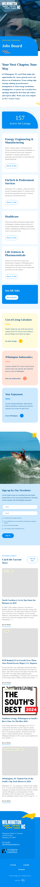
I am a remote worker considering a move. (14, 528)
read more (6, 624)
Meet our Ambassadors (13, 378)
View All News (32, 559)
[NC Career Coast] (11, 5)
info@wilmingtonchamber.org (11, 844)
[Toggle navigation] (36, 3)
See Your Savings (11, 341)
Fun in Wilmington (11, 416)
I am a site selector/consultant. (11, 525)
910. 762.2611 (6, 842)
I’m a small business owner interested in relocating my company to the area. (20, 522)
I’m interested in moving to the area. (13, 518)
